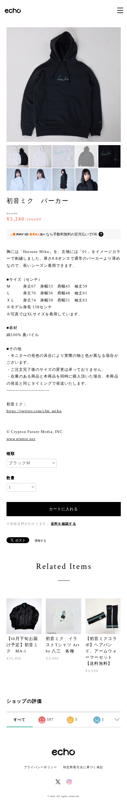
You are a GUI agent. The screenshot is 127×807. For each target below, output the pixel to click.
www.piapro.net (21, 439)
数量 (10, 478)
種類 (10, 453)
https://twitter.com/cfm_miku (34, 411)
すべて (19, 720)
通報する (40, 540)
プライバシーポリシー (40, 767)
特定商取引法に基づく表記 (83, 767)
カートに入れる (63, 509)
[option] (63, 84)
